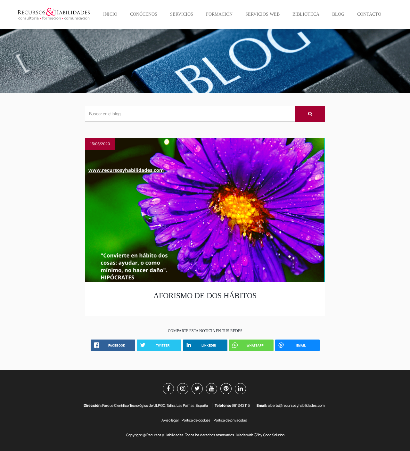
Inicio (110, 14)
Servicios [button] (181, 14)
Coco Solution (273, 435)
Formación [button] (219, 14)
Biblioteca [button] (305, 14)
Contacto (369, 14)
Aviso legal (169, 420)
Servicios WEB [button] (262, 14)
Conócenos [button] (143, 14)
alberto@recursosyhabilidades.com (296, 405)
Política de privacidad (230, 420)
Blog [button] (338, 14)
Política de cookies (196, 420)
